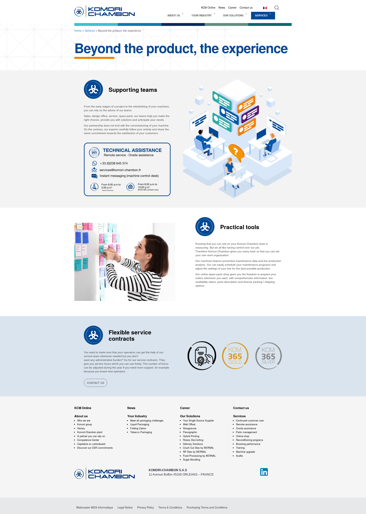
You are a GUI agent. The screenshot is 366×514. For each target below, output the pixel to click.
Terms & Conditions (170, 507)
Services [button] (261, 15)
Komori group (84, 424)
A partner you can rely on (91, 436)
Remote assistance (246, 424)
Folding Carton (138, 428)
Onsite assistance (246, 428)
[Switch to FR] (265, 7)
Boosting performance (248, 444)
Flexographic (190, 432)
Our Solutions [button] (233, 15)
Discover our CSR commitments (95, 447)
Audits (239, 455)
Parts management (246, 432)
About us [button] (173, 15)
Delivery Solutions (193, 444)
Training (240, 447)
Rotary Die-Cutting (193, 440)
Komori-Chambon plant (89, 432)
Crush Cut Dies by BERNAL (198, 447)
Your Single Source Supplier (198, 420)
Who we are (83, 420)
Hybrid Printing (191, 436)
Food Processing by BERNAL (199, 455)
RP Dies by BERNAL (194, 451)
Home (78, 30)
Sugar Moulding (191, 459)
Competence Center (88, 440)
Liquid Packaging (139, 424)
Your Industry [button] (201, 15)
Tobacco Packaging (141, 432)
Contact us (246, 7)
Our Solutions (190, 416)
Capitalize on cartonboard (91, 444)
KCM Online (208, 7)
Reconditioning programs (249, 440)
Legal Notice (125, 507)
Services (90, 30)
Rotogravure (189, 428)
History (81, 428)
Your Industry (137, 416)
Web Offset (189, 424)
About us (81, 416)
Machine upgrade (245, 451)
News (221, 7)
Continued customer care (250, 420)
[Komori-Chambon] (110, 11)
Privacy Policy (145, 507)
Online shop (242, 436)
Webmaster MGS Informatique (94, 507)
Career (232, 7)
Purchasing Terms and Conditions (207, 507)
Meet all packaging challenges (147, 420)
